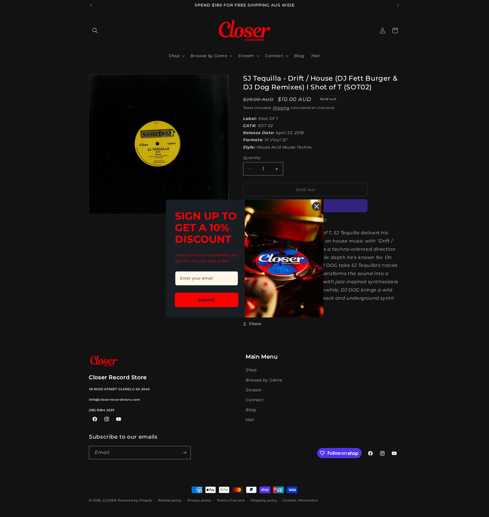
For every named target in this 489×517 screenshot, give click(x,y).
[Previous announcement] (91, 5)
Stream (254, 389)
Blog (251, 409)
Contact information (300, 500)
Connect (254, 399)
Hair (250, 419)
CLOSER (110, 500)
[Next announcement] (398, 5)
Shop (251, 369)
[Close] (316, 206)
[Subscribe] (184, 452)
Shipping (281, 108)
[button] (95, 30)
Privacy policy (199, 500)
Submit (206, 299)
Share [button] (255, 323)
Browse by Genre (264, 380)
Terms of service (231, 500)
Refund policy (170, 500)
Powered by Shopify (135, 500)
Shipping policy (263, 500)
